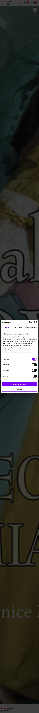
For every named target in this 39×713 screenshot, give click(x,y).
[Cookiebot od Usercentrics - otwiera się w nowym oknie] (29, 322)
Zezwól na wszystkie (19, 384)
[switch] (34, 364)
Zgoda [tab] (7, 327)
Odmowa (19, 389)
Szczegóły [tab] (18, 327)
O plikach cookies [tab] (31, 327)
